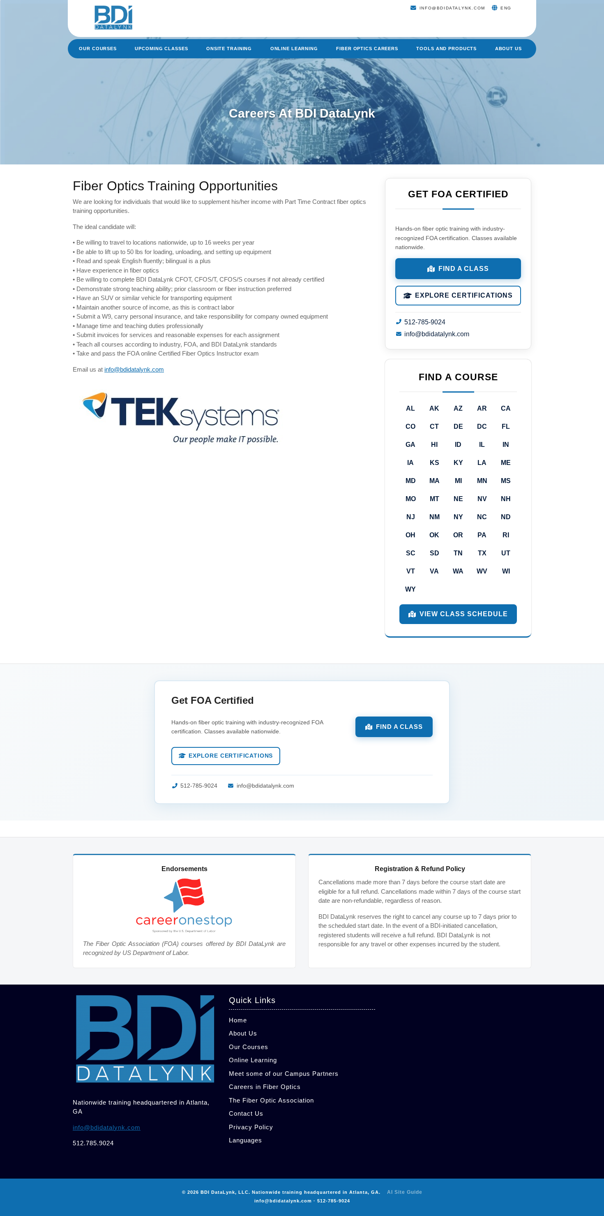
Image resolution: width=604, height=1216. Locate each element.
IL (482, 444)
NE (458, 498)
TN (458, 553)
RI (506, 535)
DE (458, 426)
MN (482, 480)
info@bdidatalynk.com (134, 369)
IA (410, 462)
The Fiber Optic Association (271, 1100)
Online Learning (294, 48)
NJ (410, 516)
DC (482, 426)
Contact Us (246, 1113)
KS (434, 462)
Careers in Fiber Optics (265, 1086)
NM (434, 516)
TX (482, 553)
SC (410, 553)
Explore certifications (464, 295)
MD (411, 480)
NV (482, 498)
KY (458, 462)
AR (482, 408)
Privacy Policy (251, 1127)
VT (410, 571)
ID (458, 444)
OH (410, 535)
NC (482, 516)
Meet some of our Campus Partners (284, 1073)
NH (506, 498)
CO (410, 426)
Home (238, 1020)
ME (506, 462)
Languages (245, 1140)
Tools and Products (446, 48)
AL (410, 408)
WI (506, 571)
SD (434, 553)
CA (506, 408)
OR (458, 535)
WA (458, 571)
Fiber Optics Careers (367, 48)
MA (434, 480)
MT (434, 498)
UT (505, 553)
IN (506, 444)
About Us (508, 48)
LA (481, 462)
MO (411, 498)
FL (506, 426)
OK (434, 535)
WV (482, 571)
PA (481, 535)
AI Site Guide (404, 1192)
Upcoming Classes (161, 48)
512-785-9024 (424, 322)
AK (434, 408)
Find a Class (463, 268)
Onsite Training (229, 48)
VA (434, 571)
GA (410, 444)
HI (434, 444)
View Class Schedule (463, 613)
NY (458, 516)
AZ (458, 408)
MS (506, 480)
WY (410, 589)
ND (506, 516)
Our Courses (98, 48)
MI (458, 480)
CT (434, 426)
